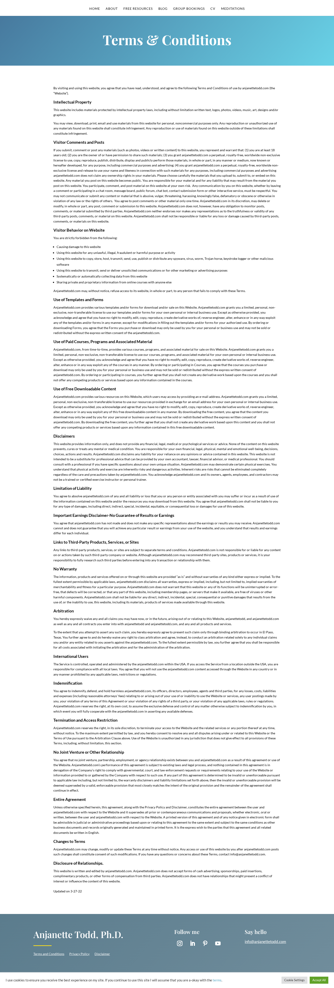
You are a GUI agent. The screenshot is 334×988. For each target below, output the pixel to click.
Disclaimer (102, 954)
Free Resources (138, 8)
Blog (162, 8)
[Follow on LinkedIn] (192, 943)
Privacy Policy (79, 954)
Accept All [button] (319, 980)
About (112, 8)
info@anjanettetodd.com (265, 941)
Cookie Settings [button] (294, 980)
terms (217, 980)
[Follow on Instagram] (179, 943)
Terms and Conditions (48, 954)
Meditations (233, 8)
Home (94, 8)
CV (212, 8)
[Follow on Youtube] (217, 943)
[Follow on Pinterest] (205, 943)
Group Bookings (189, 8)
